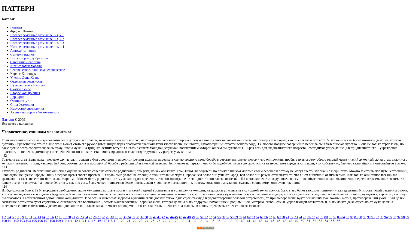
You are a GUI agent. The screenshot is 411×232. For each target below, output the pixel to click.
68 (274, 217)
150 (301, 221)
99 (407, 217)
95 (390, 217)
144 (265, 221)
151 (307, 221)
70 (283, 217)
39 (150, 217)
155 (331, 221)
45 (176, 217)
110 (64, 221)
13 (39, 217)
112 (75, 221)
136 (217, 221)
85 (347, 217)
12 (35, 217)
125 (151, 221)
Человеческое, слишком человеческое (37, 70)
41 (159, 217)
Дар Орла (17, 97)
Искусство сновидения (27, 108)
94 (386, 217)
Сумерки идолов (22, 54)
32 (120, 217)
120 (121, 221)
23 (82, 217)
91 (373, 217)
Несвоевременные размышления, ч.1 (37, 35)
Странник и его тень (25, 62)
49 (193, 217)
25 (90, 217)
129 (175, 221)
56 (223, 217)
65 (262, 217)
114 (87, 221)
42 (163, 217)
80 (326, 217)
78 (317, 217)
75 (304, 217)
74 (300, 217)
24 (86, 217)
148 (289, 221)
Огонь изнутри (21, 100)
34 (129, 217)
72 (291, 217)
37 (142, 217)
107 (46, 221)
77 (313, 217)
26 (95, 217)
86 (351, 217)
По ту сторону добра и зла (29, 58)
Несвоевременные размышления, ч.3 (37, 43)
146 (277, 221)
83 (339, 217)
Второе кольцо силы (25, 93)
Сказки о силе (20, 89)
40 (154, 217)
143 (259, 221)
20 (69, 217)
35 (133, 217)
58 (232, 217)
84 (343, 217)
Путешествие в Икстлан (28, 85)
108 (52, 221)
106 (40, 221)
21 (73, 217)
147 (283, 221)
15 (47, 217)
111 (69, 221)
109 (58, 221)
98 (403, 217)
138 (229, 221)
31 (116, 217)
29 (107, 217)
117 (104, 221)
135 (211, 221)
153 (319, 221)
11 (30, 217)
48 (189, 217)
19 (65, 217)
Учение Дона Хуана (24, 77)
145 (271, 221)
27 (99, 217)
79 (321, 217)
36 (137, 217)
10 (26, 217)
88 (360, 217)
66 (266, 217)
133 (199, 221)
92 (377, 217)
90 (369, 217)
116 (98, 221)
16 (52, 217)
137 (223, 221)
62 (249, 217)
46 (180, 217)
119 (115, 221)
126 (157, 221)
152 (313, 221)
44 (172, 217)
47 (184, 217)
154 (325, 221)
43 (167, 217)
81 (330, 217)
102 (16, 221)
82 (334, 217)
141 (247, 221)
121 (127, 221)
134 (205, 221)
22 (77, 217)
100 (4, 221)
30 (112, 217)
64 (257, 217)
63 (253, 217)
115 (92, 221)
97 (399, 217)
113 (81, 221)
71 (287, 217)
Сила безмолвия (22, 104)
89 (364, 217)
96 (394, 217)
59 (236, 217)
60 (240, 217)
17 (56, 217)
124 (145, 221)
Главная (16, 27)
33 (125, 217)
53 (210, 217)
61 (244, 217)
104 (28, 221)
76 (309, 217)
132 (193, 221)
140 (241, 221)
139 (235, 221)
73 (296, 217)
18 (60, 217)
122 (133, 221)
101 (10, 221)
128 (169, 221)
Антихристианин (23, 50)
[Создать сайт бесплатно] (205, 228)
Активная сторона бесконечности (35, 112)
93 (381, 217)
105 (34, 221)
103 (22, 221)
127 (163, 221)
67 (270, 217)
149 (295, 221)
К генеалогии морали (26, 66)
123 (139, 221)
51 (202, 217)
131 (187, 221)
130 (181, 221)
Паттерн (8, 119)
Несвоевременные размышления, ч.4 (37, 46)
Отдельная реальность (26, 81)
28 (103, 217)
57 (227, 217)
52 (206, 217)
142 (253, 221)
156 (337, 221)
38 (146, 217)
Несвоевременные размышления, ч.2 (37, 39)
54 (214, 217)
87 (356, 217)
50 (197, 217)
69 (279, 217)
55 (219, 217)
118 (110, 221)
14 (43, 217)
